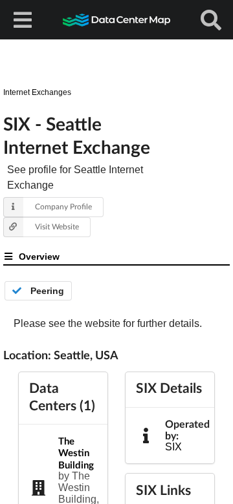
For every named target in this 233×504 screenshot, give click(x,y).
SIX (173, 446)
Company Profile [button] (63, 206)
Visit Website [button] (57, 226)
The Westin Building (76, 452)
